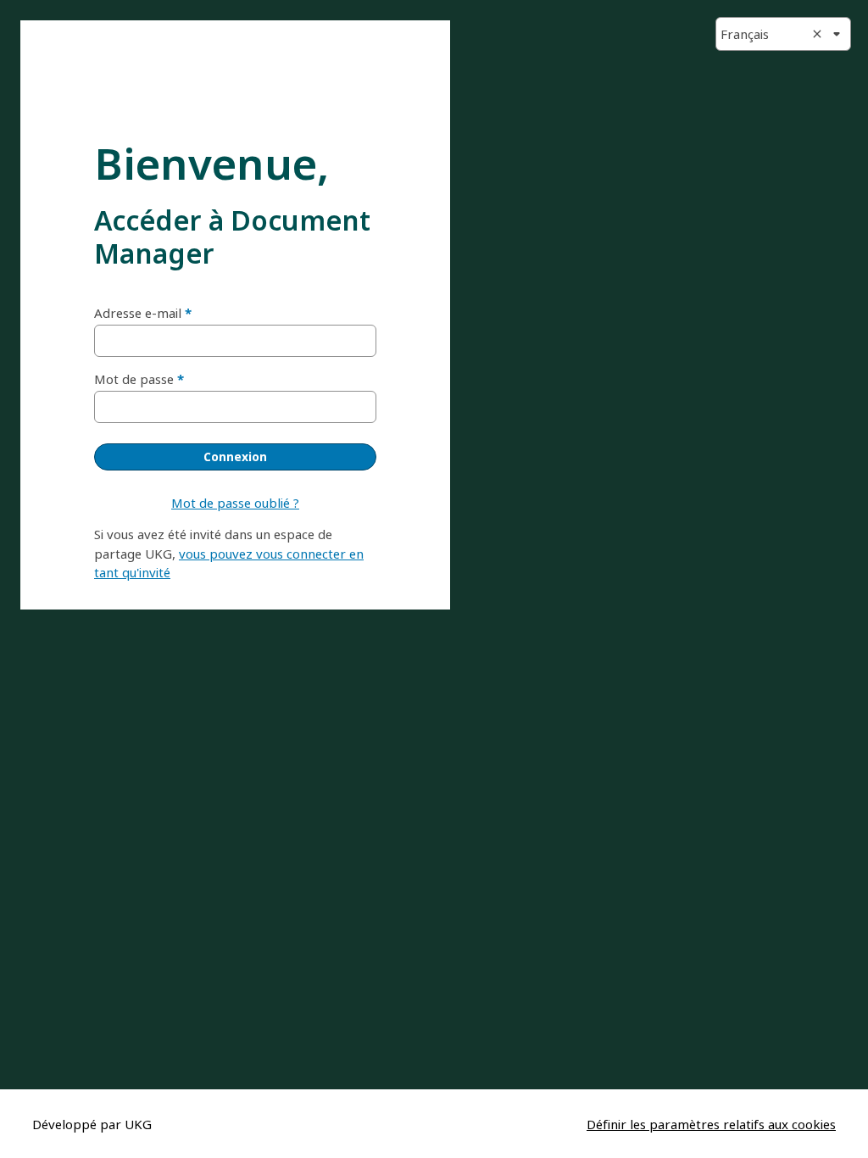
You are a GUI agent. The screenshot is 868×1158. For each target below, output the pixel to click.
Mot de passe (134, 378)
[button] (783, 34)
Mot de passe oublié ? (235, 502)
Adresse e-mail (137, 312)
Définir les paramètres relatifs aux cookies (711, 1124)
